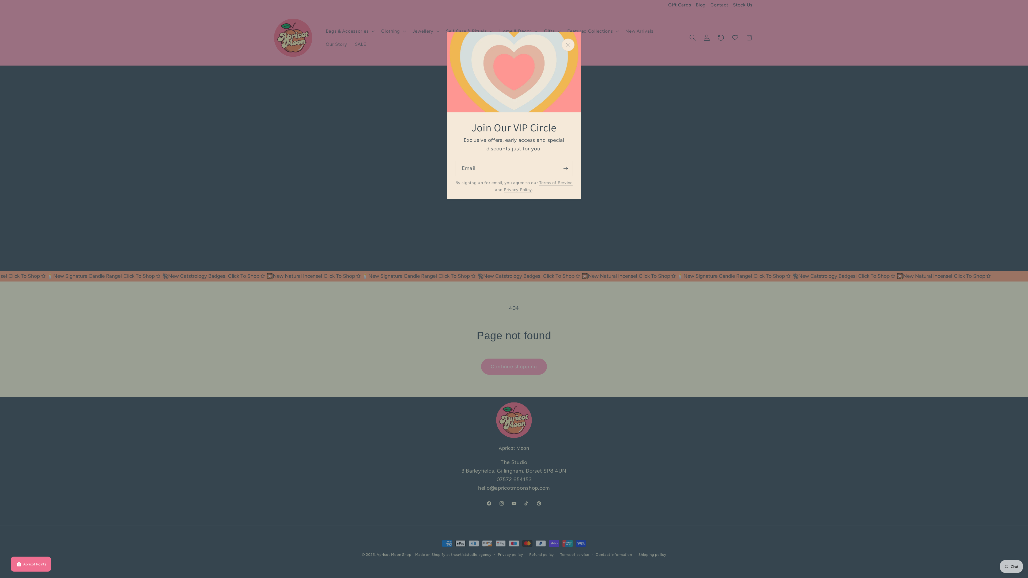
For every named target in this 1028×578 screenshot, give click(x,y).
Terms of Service (556, 182)
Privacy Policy (518, 189)
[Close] (568, 45)
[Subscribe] (565, 168)
